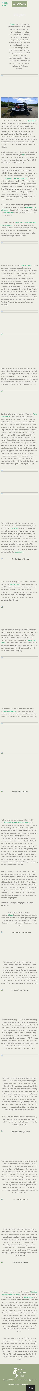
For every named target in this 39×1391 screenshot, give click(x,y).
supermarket (8, 213)
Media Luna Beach (13, 1295)
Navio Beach (28, 1297)
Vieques (12, 24)
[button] (35, 3)
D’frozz (10, 915)
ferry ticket (32, 121)
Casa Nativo (14, 528)
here (23, 155)
